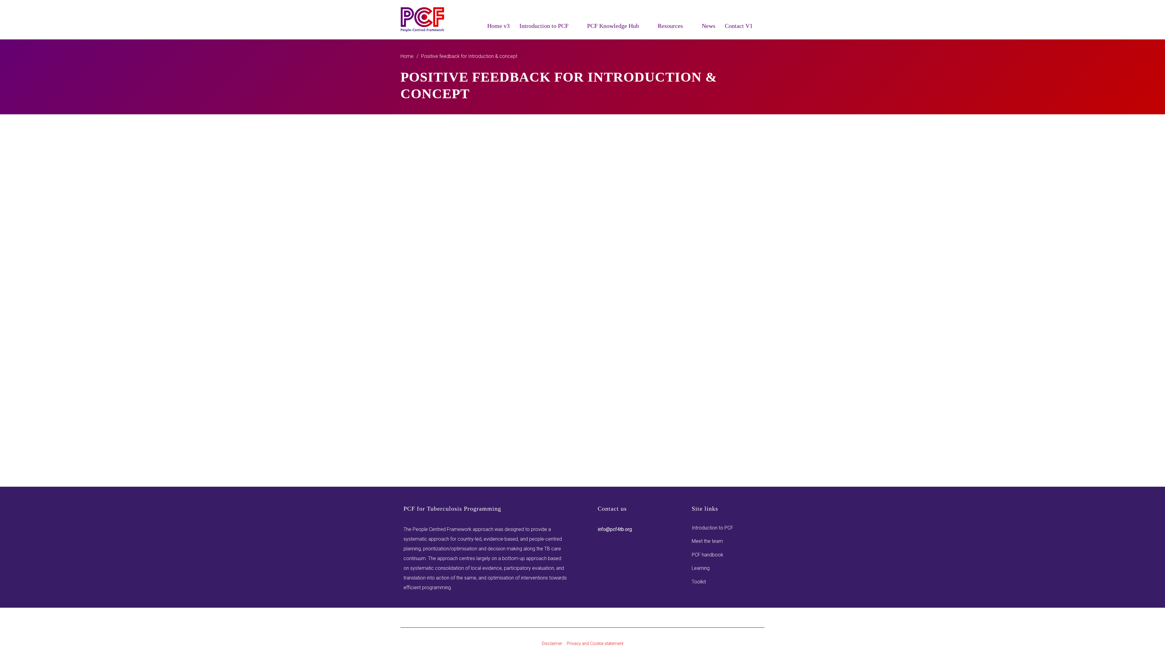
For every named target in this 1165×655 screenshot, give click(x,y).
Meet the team (707, 541)
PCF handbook (707, 555)
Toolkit (699, 582)
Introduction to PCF (712, 528)
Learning (701, 568)
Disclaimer (552, 643)
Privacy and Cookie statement (595, 643)
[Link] (422, 19)
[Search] (761, 25)
